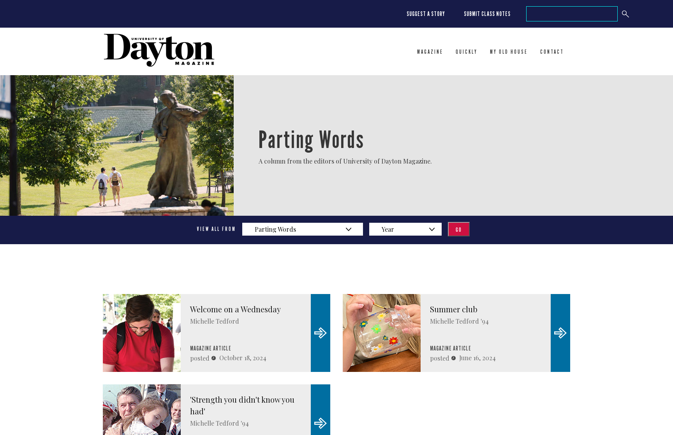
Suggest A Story (426, 14)
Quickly (466, 52)
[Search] (625, 13)
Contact (552, 52)
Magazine (430, 52)
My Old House (509, 52)
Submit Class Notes (487, 14)
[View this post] (142, 333)
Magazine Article (210, 348)
